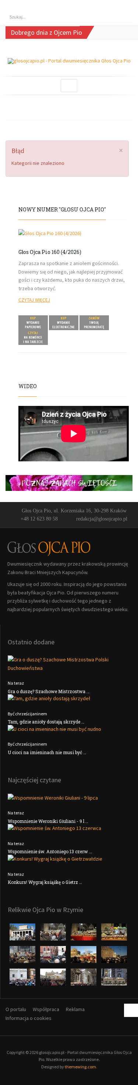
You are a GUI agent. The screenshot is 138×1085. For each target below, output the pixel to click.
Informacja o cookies (29, 1018)
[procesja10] (23, 934)
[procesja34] (114, 934)
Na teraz (16, 683)
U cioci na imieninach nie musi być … (47, 752)
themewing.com (80, 1066)
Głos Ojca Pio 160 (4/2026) (49, 251)
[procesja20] (53, 934)
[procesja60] (84, 956)
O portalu (16, 1009)
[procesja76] (53, 979)
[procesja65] (114, 956)
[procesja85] (114, 979)
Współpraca (46, 1009)
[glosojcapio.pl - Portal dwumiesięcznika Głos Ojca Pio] (69, 61)
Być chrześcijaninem (27, 713)
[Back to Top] (131, 1010)
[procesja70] (23, 979)
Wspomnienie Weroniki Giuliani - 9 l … (48, 821)
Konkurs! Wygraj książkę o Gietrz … (45, 882)
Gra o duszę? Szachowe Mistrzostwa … (48, 691)
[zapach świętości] (69, 482)
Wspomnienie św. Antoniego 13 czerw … (50, 851)
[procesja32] (84, 934)
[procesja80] (84, 979)
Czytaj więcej (34, 300)
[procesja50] (53, 956)
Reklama (75, 1009)
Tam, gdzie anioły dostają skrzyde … (46, 722)
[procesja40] (23, 956)
